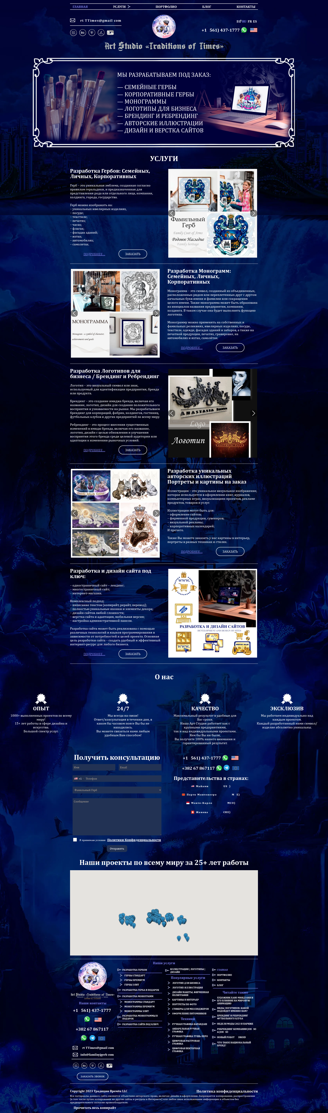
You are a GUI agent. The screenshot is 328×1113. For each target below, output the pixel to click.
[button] (122, 922)
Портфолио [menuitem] (163, 7)
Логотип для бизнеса (186, 982)
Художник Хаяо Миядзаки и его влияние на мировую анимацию (235, 1000)
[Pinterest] (92, 33)
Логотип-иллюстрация (187, 987)
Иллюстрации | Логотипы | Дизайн (187, 970)
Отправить (117, 848)
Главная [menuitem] (77, 7)
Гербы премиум (134, 980)
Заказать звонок (93, 1076)
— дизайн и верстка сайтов (160, 130)
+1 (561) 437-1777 (221, 30)
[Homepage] (164, 46)
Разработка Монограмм (137, 996)
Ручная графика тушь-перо (190, 1036)
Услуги (119, 7)
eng (239, 21)
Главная (222, 969)
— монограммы (142, 101)
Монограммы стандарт (139, 1001)
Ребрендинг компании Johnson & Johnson (237, 1030)
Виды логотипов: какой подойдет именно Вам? (233, 1009)
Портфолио (224, 974)
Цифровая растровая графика (186, 1042)
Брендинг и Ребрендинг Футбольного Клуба (232, 1017)
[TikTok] (101, 33)
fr (250, 21)
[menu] (164, 6)
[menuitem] (118, 6)
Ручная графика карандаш (189, 1024)
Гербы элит (131, 984)
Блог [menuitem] (203, 7)
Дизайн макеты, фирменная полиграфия (190, 993)
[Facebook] (110, 33)
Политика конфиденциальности (227, 1091)
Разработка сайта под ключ (140, 1024)
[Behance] (82, 33)
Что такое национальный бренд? (234, 1044)
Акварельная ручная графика (185, 1030)
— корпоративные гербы (155, 94)
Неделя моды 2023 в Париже (235, 1023)
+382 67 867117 (198, 768)
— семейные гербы (147, 86)
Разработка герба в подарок (140, 989)
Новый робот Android (231, 1037)
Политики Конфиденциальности (134, 840)
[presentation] (171, 213)
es (255, 21)
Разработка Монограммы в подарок (140, 1017)
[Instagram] (74, 33)
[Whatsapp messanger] (245, 30)
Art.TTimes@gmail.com (99, 20)
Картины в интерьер (185, 999)
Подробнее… (94, 254)
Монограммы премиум (139, 1006)
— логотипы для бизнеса (157, 108)
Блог (220, 985)
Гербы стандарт (134, 975)
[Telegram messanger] (227, 768)
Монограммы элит (136, 1011)
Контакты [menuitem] (244, 7)
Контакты (223, 980)
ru (244, 21)
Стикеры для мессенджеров (190, 1008)
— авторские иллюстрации (160, 123)
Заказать (132, 254)
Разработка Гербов (134, 969)
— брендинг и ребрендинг (157, 115)
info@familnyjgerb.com (97, 1054)
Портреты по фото (184, 1004)
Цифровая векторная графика (186, 1050)
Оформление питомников (189, 1013)
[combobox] (79, 778)
